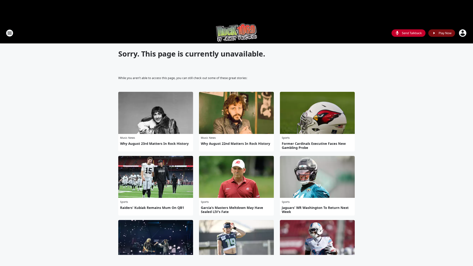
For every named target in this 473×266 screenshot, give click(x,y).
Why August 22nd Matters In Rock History (235, 143)
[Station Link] (236, 33)
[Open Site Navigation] (9, 33)
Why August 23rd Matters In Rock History (154, 143)
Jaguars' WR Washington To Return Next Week (315, 210)
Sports (286, 137)
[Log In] (463, 33)
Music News (127, 137)
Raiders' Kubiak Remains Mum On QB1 (152, 208)
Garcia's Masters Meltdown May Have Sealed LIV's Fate (232, 210)
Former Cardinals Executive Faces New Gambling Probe (314, 145)
